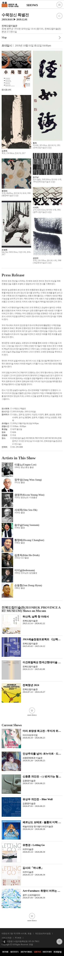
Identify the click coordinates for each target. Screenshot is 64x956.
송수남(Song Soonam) (26, 525)
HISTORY (47, 952)
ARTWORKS (26, 952)
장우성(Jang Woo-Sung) (28, 479)
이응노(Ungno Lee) (25, 464)
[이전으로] (5, 939)
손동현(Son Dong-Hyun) (28, 585)
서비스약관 (6, 938)
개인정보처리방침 (43, 933)
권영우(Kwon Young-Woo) (29, 494)
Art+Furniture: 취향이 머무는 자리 (43, 890)
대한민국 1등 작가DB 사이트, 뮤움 (17, 933)
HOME (5, 952)
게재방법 (57, 952)
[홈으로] (10, 4)
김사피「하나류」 (33, 867)
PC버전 (18, 938)
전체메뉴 (59, 5)
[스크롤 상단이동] (59, 939)
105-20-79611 (33, 941)
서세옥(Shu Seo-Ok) (25, 510)
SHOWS (37, 952)
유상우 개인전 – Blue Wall (38, 799)
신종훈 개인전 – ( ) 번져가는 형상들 (43, 776)
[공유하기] (59, 14)
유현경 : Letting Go (34, 845)
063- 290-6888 (17, 447)
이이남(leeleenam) (24, 570)
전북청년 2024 (31, 685)
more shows (32, 715)
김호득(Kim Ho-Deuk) (27, 555)
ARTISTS (14, 952)
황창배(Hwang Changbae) (29, 540)
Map (4, 37)
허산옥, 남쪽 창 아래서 (36, 616)
